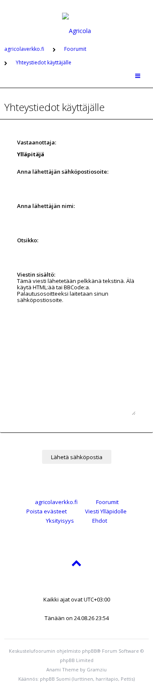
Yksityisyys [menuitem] (60, 520)
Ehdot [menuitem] (99, 520)
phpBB (89, 651)
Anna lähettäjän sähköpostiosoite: (62, 171)
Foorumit (107, 502)
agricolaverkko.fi (56, 502)
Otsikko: (27, 240)
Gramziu (97, 669)
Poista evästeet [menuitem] (46, 511)
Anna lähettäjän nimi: (46, 206)
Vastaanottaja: (36, 142)
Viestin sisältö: (36, 274)
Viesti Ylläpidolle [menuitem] (106, 511)
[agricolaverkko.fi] (76, 19)
